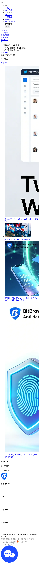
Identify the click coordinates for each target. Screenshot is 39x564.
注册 (7, 26)
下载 (7, 8)
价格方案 (8, 10)
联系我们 (8, 19)
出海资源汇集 (10, 22)
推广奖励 (8, 15)
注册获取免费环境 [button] (8, 55)
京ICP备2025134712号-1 (10, 539)
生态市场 (8, 17)
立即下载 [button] (4, 53)
